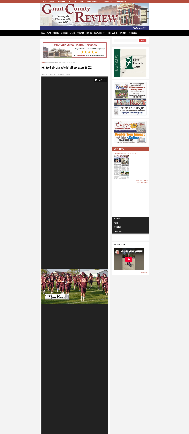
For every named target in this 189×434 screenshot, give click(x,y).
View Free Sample (142, 182)
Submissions (121, 1)
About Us (72, 1)
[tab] (130, 149)
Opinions (64, 33)
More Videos (144, 273)
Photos (89, 33)
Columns (80, 33)
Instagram (117, 227)
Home (43, 33)
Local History (99, 33)
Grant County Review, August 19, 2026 (125, 154)
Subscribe (61, 1)
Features (123, 33)
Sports (56, 33)
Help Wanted (112, 33)
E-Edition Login (48, 1)
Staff (81, 1)
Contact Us (108, 1)
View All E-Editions (142, 180)
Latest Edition (119, 149)
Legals (72, 33)
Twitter (116, 222)
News (49, 33)
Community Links (93, 1)
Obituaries (133, 33)
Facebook (117, 218)
